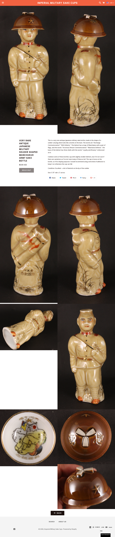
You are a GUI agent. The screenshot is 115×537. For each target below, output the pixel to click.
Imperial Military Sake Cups (57, 3)
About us (62, 522)
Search (52, 522)
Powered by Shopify (70, 529)
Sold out (26, 170)
